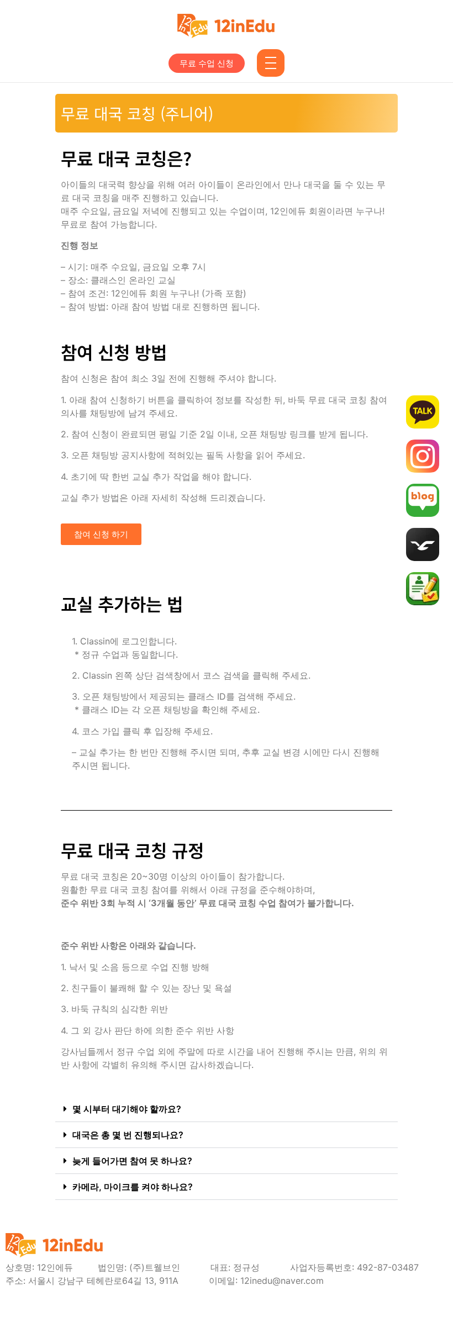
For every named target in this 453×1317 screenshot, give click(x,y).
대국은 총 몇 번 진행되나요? (127, 1134)
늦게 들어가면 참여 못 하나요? (132, 1160)
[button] (226, 1109)
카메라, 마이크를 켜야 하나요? (132, 1186)
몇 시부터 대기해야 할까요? (126, 1108)
